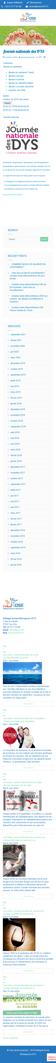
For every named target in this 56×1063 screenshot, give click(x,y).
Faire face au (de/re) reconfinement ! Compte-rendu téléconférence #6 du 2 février (27, 276)
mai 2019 (15, 386)
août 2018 (15, 432)
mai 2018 (15, 438)
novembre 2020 (18, 346)
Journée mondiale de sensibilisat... (18, 914)
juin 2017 (15, 495)
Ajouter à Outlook (16, 79)
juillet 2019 (16, 380)
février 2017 (16, 518)
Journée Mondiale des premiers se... (19, 840)
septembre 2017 (18, 484)
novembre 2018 (18, 415)
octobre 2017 (17, 478)
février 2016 (16, 559)
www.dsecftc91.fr (16, 633)
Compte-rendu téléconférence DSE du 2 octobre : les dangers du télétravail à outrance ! (29, 299)
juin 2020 (15, 352)
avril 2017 (15, 507)
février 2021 (16, 340)
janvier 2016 (16, 565)
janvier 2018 (16, 461)
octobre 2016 (17, 542)
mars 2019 (15, 392)
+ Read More (28, 704)
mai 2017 (15, 501)
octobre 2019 (17, 369)
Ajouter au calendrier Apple (20, 83)
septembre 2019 (18, 375)
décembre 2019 (18, 363)
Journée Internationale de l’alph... (17, 785)
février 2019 (16, 398)
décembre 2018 (18, 409)
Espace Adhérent (14, 2)
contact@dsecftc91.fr (38, 6)
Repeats (7, 103)
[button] (12, 66)
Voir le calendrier (11, 1038)
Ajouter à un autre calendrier (21, 86)
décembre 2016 (18, 530)
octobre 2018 (17, 421)
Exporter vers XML (17, 90)
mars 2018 (15, 449)
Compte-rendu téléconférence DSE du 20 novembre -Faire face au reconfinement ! (28, 287)
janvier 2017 (16, 524)
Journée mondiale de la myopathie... (19, 721)
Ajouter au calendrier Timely (21, 72)
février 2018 (16, 455)
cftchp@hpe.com (16, 630)
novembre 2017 (18, 472)
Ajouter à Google (16, 76)
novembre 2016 (18, 536)
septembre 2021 (18, 334)
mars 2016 (15, 553)
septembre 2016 (18, 547)
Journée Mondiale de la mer (15, 657)
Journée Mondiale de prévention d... (19, 988)
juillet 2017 (16, 490)
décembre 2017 (18, 467)
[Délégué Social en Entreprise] (28, 21)
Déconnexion (36, 2)
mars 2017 (15, 513)
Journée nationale (11, 117)
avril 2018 (15, 444)
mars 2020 (15, 357)
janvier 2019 (16, 403)
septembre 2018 (18, 426)
